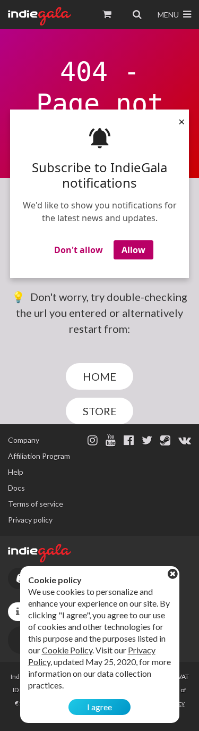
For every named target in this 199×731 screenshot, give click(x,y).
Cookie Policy (67, 650)
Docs (16, 487)
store (100, 411)
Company (23, 439)
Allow (133, 250)
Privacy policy (30, 519)
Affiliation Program (39, 455)
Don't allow (78, 250)
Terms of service (35, 503)
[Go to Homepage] (39, 16)
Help (15, 471)
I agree (99, 707)
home (99, 376)
